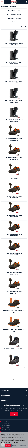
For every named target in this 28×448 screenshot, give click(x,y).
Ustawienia (23, 446)
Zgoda (8, 446)
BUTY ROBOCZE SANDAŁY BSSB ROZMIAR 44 (14, 235)
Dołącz (14, 414)
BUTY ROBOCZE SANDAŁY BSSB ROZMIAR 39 (14, 139)
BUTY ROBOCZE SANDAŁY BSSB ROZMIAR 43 (14, 216)
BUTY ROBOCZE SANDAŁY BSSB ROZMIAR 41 (14, 177)
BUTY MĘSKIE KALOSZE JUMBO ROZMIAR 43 (14, 82)
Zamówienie (5, 391)
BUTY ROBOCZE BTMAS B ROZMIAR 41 (14, 368)
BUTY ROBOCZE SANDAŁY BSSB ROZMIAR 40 (14, 158)
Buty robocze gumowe (14, 18)
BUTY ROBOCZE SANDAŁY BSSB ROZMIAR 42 (14, 196)
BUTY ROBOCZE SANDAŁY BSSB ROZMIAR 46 (14, 273)
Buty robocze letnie (14, 11)
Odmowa (15, 446)
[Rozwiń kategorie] (2, 2)
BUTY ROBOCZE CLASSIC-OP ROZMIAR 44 (14, 330)
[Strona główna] (14, 2)
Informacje (5, 395)
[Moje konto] (26, 2)
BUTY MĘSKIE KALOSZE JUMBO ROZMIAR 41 (14, 44)
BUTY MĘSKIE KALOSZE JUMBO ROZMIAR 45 (14, 120)
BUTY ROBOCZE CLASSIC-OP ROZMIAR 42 (14, 311)
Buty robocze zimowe (14, 14)
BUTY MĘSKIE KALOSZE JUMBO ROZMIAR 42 (14, 63)
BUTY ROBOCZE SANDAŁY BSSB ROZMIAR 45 (14, 254)
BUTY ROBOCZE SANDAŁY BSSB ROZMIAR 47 (14, 292)
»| (13, 380)
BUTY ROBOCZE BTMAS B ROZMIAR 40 (14, 349)
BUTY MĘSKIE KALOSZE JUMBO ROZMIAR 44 (14, 101)
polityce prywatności (12, 442)
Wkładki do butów (14, 22)
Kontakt (4, 400)
